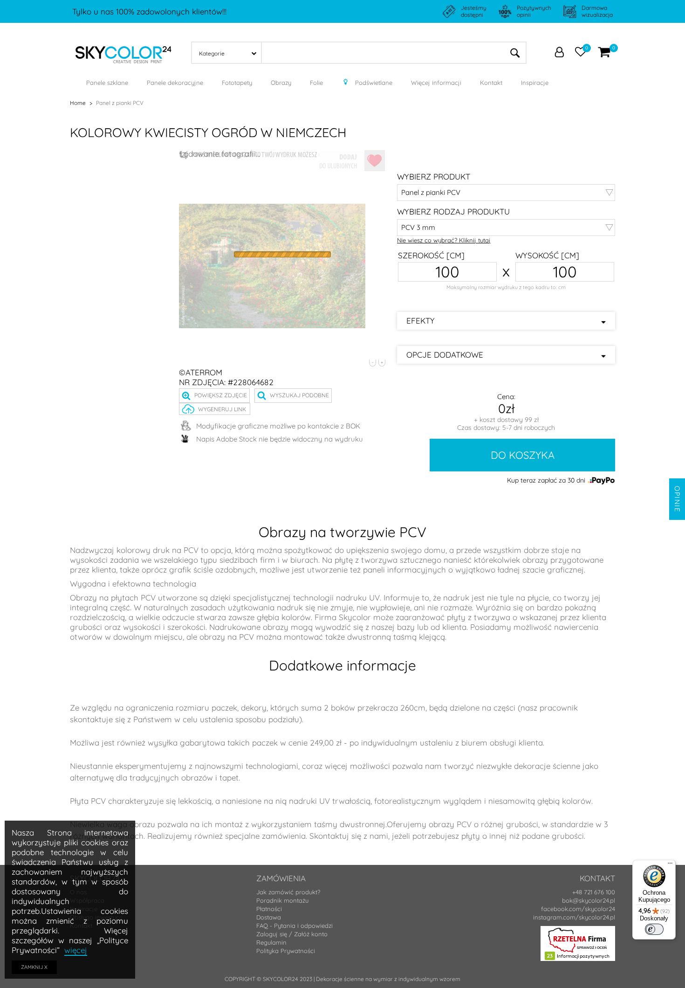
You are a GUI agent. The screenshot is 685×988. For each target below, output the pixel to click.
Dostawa (268, 917)
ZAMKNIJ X (34, 967)
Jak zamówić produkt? (288, 892)
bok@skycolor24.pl (588, 900)
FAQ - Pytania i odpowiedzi (294, 925)
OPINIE (677, 499)
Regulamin (271, 942)
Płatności (269, 908)
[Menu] (670, 865)
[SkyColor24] (123, 51)
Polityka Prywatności (285, 950)
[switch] (654, 929)
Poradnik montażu (282, 900)
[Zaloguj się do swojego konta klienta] (559, 53)
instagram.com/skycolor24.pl (574, 917)
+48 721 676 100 (593, 892)
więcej (75, 950)
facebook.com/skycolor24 (578, 908)
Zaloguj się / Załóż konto (292, 934)
